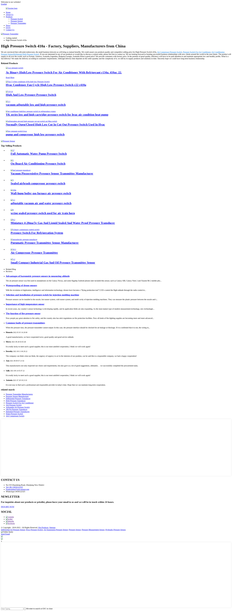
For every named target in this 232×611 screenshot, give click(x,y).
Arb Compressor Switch (15, 416)
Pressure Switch (17, 19)
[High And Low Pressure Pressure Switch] (9, 92)
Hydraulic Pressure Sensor (115, 530)
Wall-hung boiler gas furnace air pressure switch (41, 193)
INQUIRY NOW (7, 507)
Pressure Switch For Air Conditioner (197, 52)
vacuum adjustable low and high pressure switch (36, 104)
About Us (9, 15)
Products (9, 17)
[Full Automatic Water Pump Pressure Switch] (12, 150)
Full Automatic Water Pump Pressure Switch (39, 153)
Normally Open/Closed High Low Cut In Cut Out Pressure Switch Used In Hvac (55, 124)
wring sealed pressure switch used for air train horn (43, 213)
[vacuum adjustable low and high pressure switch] (8, 101)
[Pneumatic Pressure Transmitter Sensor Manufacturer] (24, 239)
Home (8, 12)
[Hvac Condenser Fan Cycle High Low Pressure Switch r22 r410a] (28, 82)
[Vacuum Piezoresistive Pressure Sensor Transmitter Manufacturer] (21, 170)
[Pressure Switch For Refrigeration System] (25, 230)
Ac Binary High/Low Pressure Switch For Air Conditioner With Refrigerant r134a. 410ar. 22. (64, 72)
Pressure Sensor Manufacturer (17, 396)
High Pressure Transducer (15, 401)
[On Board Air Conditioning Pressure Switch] (12, 160)
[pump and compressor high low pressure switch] (16, 131)
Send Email (5, 534)
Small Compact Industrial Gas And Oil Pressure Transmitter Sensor (53, 262)
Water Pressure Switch (14, 414)
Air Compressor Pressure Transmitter (34, 252)
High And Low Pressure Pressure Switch (31, 94)
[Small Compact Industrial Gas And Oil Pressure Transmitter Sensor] (13, 259)
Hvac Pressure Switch (34, 530)
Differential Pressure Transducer (18, 399)
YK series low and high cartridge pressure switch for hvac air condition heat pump (57, 114)
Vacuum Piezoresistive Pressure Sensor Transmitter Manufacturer (52, 173)
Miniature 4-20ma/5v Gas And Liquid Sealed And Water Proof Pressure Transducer (63, 222)
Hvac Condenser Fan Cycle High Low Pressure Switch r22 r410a (46, 84)
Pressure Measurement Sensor (93, 530)
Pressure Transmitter (18, 23)
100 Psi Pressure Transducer (16, 409)
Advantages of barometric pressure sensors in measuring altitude (38, 276)
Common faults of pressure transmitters (25, 323)
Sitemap (52, 528)
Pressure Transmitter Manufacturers (19, 394)
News (8, 25)
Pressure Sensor (17, 21)
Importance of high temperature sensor (25, 304)
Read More (10, 78)
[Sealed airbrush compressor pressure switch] (12, 180)
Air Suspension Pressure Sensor (56, 530)
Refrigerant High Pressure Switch (26, 54)
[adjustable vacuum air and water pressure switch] (13, 200)
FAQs (8, 28)
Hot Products (43, 528)
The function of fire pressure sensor (23, 313)
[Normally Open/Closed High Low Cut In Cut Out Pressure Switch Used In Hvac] (31, 121)
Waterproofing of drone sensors (21, 285)
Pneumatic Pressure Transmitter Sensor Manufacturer (45, 242)
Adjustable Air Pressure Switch (18, 407)
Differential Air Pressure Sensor (13, 530)
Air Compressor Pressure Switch (169, 52)
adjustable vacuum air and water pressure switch (41, 203)
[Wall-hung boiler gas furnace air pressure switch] (13, 190)
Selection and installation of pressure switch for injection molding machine (42, 295)
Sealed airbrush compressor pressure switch (38, 183)
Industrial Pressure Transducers (17, 412)
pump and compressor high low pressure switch (35, 134)
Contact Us (10, 30)
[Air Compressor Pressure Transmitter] (13, 249)
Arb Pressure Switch (14, 405)
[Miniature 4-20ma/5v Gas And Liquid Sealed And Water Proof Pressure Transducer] (13, 220)
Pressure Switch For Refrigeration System (37, 232)
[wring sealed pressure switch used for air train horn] (12, 210)
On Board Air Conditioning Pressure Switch (38, 163)
